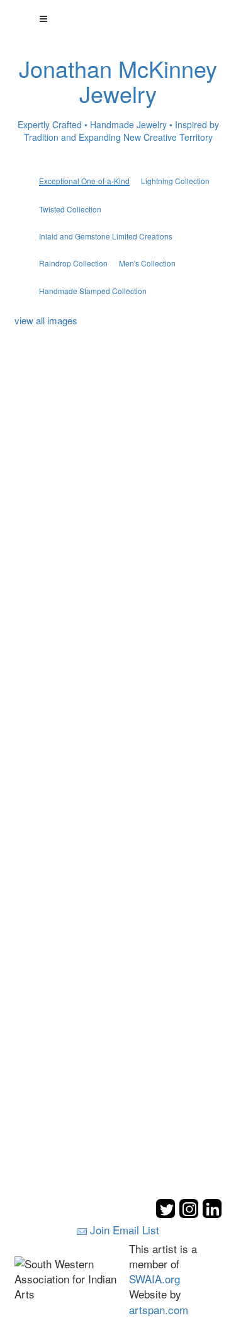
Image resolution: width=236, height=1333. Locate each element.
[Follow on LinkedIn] (212, 1214)
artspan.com (158, 1309)
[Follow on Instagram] (190, 1214)
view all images (45, 320)
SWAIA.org (154, 1278)
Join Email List (124, 1229)
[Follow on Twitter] (167, 1214)
